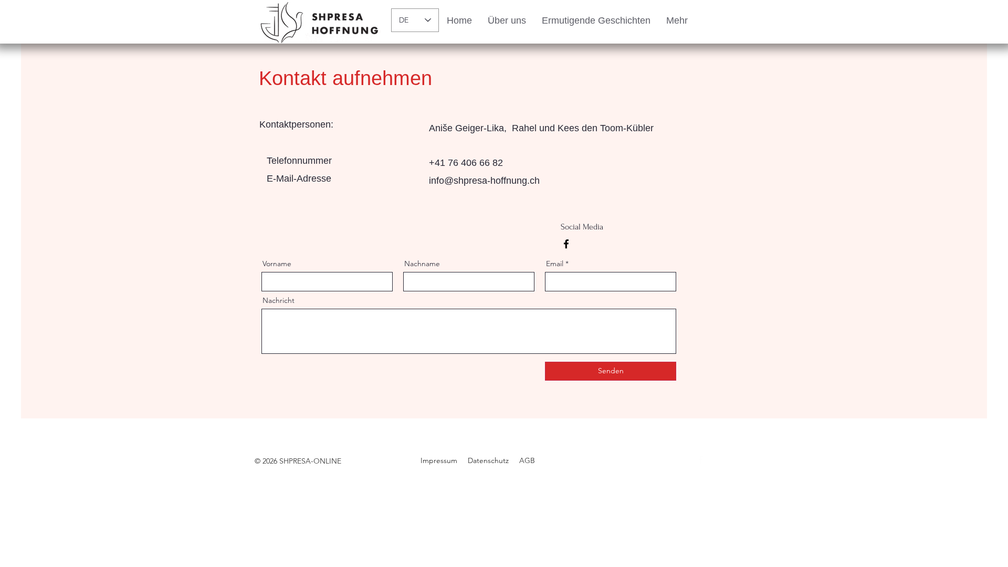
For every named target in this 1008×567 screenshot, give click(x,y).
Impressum (439, 460)
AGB (527, 460)
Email (554, 263)
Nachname (422, 263)
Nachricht (278, 300)
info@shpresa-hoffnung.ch (484, 180)
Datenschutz (488, 460)
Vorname (276, 263)
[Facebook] (566, 244)
